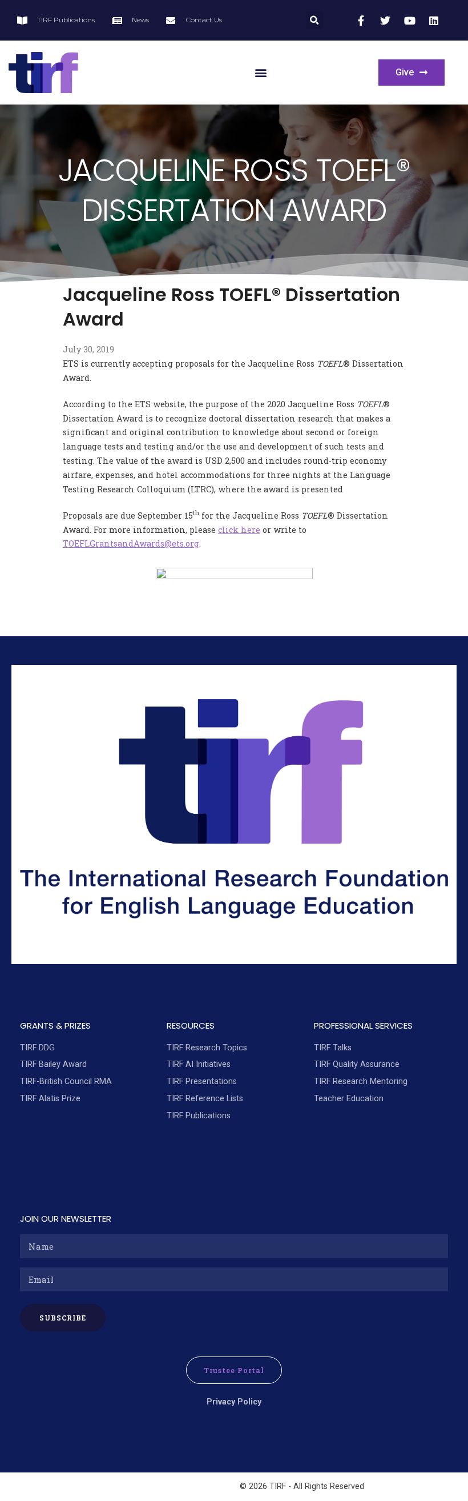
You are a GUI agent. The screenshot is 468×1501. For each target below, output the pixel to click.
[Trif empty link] (362, 20)
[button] (315, 20)
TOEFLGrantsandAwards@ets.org (131, 543)
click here (239, 529)
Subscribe (63, 1317)
